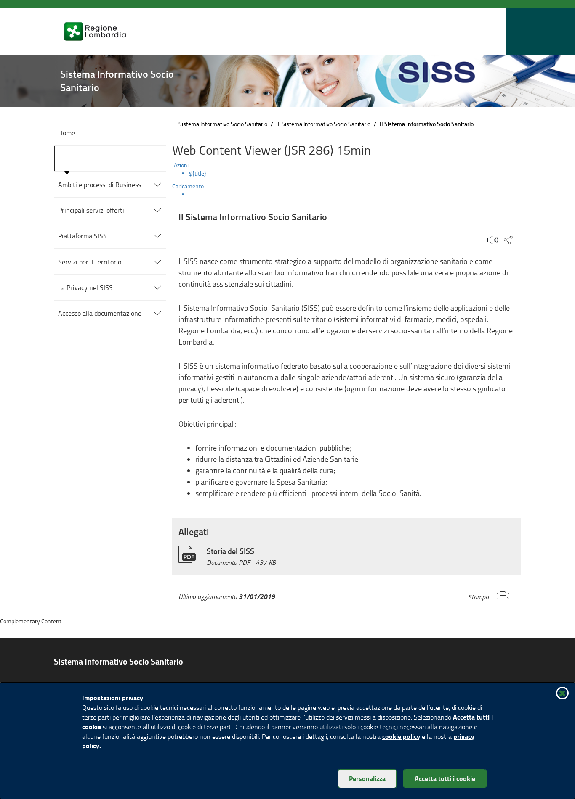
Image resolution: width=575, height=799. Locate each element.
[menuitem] (355, 173)
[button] (497, 32)
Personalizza (367, 778)
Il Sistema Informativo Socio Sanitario (324, 124)
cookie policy (401, 736)
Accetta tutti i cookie (445, 778)
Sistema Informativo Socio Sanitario (222, 124)
